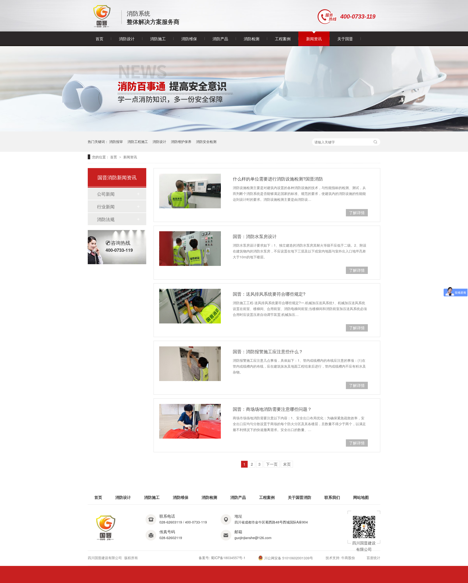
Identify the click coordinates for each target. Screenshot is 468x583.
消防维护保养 (181, 141)
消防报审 (116, 141)
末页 (287, 464)
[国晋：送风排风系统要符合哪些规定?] (190, 306)
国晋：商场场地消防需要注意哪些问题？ (272, 409)
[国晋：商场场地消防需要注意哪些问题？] (190, 421)
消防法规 (106, 219)
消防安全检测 (206, 141)
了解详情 (357, 212)
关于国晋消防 (299, 497)
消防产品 (220, 38)
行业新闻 (106, 206)
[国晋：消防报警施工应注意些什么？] (190, 363)
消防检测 (251, 38)
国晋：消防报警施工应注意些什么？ (268, 351)
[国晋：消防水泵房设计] (190, 248)
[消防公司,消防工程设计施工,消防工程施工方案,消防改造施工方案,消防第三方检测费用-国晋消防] (102, 26)
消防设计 (127, 38)
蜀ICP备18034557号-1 (228, 557)
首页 (99, 38)
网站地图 (361, 497)
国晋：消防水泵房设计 (255, 236)
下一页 (272, 464)
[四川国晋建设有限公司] (106, 540)
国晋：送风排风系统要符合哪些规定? (269, 294)
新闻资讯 (314, 38)
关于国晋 (345, 38)
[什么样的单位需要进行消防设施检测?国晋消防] (190, 191)
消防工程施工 (137, 141)
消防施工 (158, 38)
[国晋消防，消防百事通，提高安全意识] (234, 130)
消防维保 (189, 38)
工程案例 (283, 38)
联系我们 (332, 497)
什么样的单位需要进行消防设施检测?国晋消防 (278, 178)
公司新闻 (106, 194)
